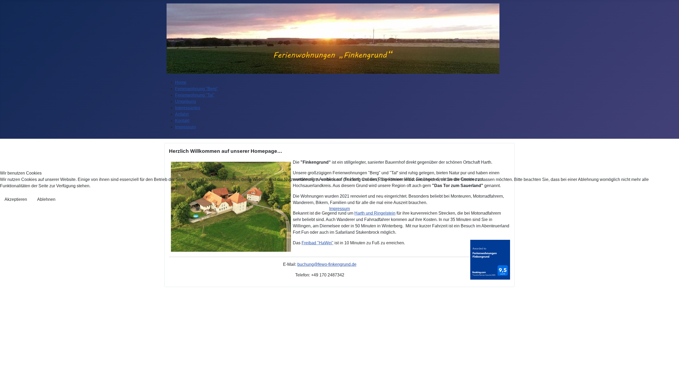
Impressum (339, 208)
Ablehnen (46, 199)
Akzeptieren (16, 199)
